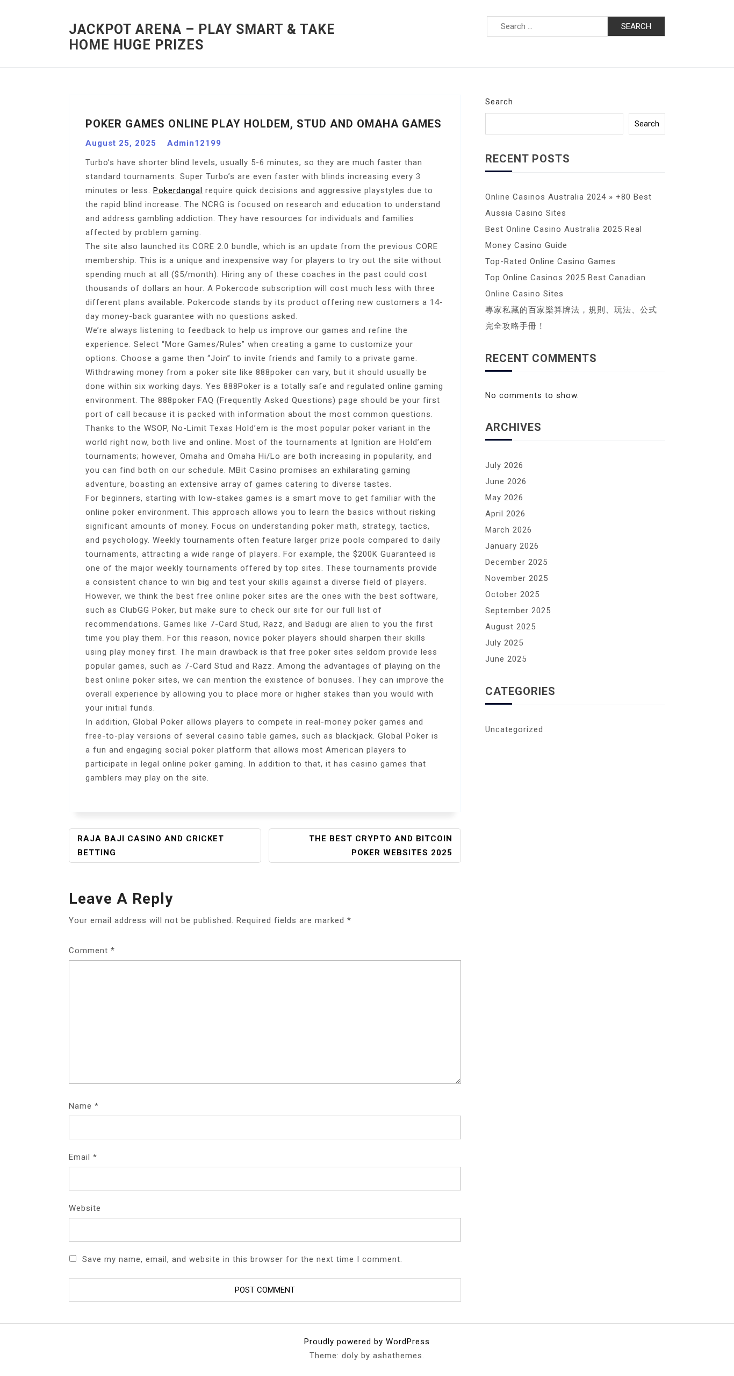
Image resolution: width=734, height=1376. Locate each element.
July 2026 (504, 465)
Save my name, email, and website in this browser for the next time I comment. (242, 1259)
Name (84, 1106)
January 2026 (512, 546)
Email (83, 1157)
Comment (92, 950)
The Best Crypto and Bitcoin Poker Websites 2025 (380, 845)
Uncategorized (514, 729)
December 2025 (516, 562)
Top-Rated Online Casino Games (550, 261)
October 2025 (512, 594)
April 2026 (505, 514)
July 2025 (504, 643)
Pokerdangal (178, 190)
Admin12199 (194, 143)
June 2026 (506, 481)
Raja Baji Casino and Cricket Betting (150, 845)
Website (85, 1208)
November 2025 (516, 578)
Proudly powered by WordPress (367, 1341)
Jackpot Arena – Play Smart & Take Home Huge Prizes (202, 37)
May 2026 (504, 497)
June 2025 (506, 659)
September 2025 (518, 610)
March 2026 (508, 530)
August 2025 (510, 627)
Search (499, 102)
